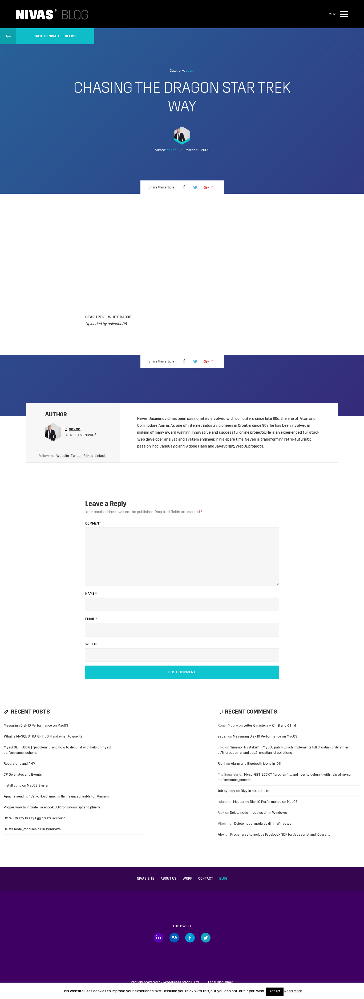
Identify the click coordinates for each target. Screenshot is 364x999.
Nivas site (145, 878)
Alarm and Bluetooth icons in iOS (256, 764)
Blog (223, 878)
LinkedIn (101, 456)
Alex (221, 834)
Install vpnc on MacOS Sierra (26, 785)
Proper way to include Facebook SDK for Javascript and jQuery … (53, 807)
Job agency (226, 791)
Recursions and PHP (19, 764)
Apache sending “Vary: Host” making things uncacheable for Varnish (56, 796)
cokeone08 (117, 324)
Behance (174, 937)
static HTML (181, 982)
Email (91, 619)
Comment (93, 523)
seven (222, 736)
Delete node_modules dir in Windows (32, 829)
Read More (293, 991)
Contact (205, 878)
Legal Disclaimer (220, 982)
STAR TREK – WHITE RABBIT (108, 317)
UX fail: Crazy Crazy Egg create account (34, 818)
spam (190, 70)
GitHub (88, 456)
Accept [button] (274, 991)
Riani (221, 764)
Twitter (76, 456)
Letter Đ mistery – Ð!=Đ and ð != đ (270, 725)
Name (91, 593)
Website (62, 456)
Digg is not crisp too (256, 791)
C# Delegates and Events (23, 774)
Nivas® (90, 435)
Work (187, 878)
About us (168, 878)
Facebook (190, 937)
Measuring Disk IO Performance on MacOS (36, 725)
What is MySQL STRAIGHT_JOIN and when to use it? (43, 736)
